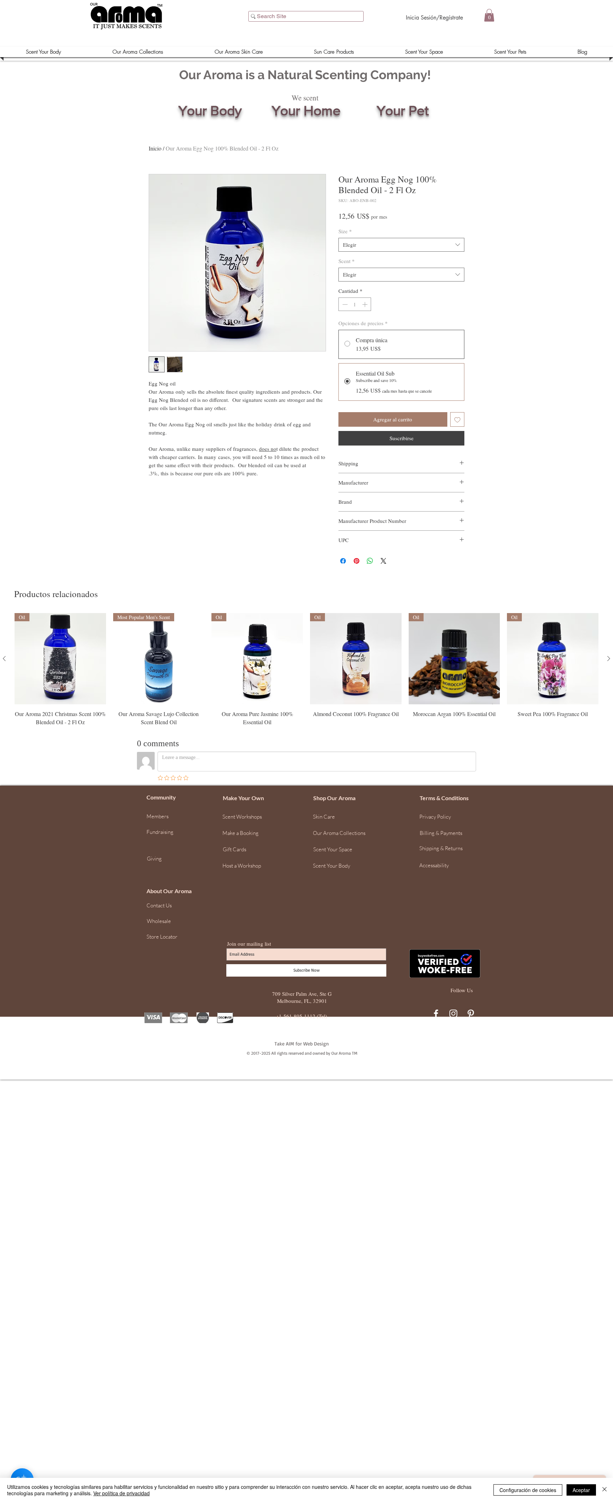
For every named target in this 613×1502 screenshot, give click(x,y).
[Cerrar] (604, 1490)
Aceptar (581, 1489)
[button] (604, 1386)
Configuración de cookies (527, 1489)
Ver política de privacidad (121, 1493)
